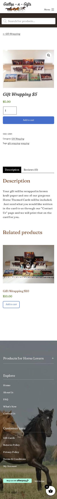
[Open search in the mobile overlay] (28, 21)
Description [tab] (12, 169)
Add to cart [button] (11, 304)
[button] (48, 55)
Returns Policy (11, 444)
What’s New (9, 406)
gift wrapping (14, 143)
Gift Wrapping (13, 33)
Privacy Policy (11, 451)
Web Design (39, 481)
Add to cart (28, 120)
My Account (10, 466)
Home (6, 385)
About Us (8, 392)
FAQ (5, 399)
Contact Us (9, 413)
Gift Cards (9, 437)
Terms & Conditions (14, 458)
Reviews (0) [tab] (31, 169)
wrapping (25, 143)
